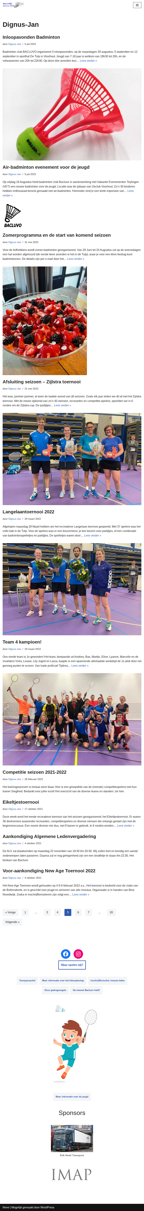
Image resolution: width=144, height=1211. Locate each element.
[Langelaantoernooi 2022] (72, 459)
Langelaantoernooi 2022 (28, 511)
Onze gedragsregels (55, 990)
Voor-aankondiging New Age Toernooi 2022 (49, 870)
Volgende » (12, 922)
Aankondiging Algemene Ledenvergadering (49, 836)
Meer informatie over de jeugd (72, 1096)
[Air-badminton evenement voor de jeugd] (72, 114)
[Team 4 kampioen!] (72, 589)
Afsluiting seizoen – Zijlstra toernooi (42, 381)
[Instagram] (78, 954)
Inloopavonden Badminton (31, 37)
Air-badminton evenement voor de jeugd (46, 167)
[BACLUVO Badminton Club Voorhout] (13, 5)
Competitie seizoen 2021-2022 (34, 772)
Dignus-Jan (14, 44)
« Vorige (10, 912)
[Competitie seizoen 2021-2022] (72, 719)
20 (111, 912)
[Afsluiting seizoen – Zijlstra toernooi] (72, 320)
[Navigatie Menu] (137, 5)
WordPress (47, 1207)
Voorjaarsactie (27, 980)
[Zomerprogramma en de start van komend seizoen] (72, 215)
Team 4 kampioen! (22, 642)
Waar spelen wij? (72, 964)
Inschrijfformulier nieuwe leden (108, 980)
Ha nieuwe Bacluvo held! (86, 990)
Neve (6, 1207)
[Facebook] (65, 954)
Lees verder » (88, 60)
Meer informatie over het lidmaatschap (63, 980)
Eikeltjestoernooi (21, 802)
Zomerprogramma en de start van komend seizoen (57, 235)
